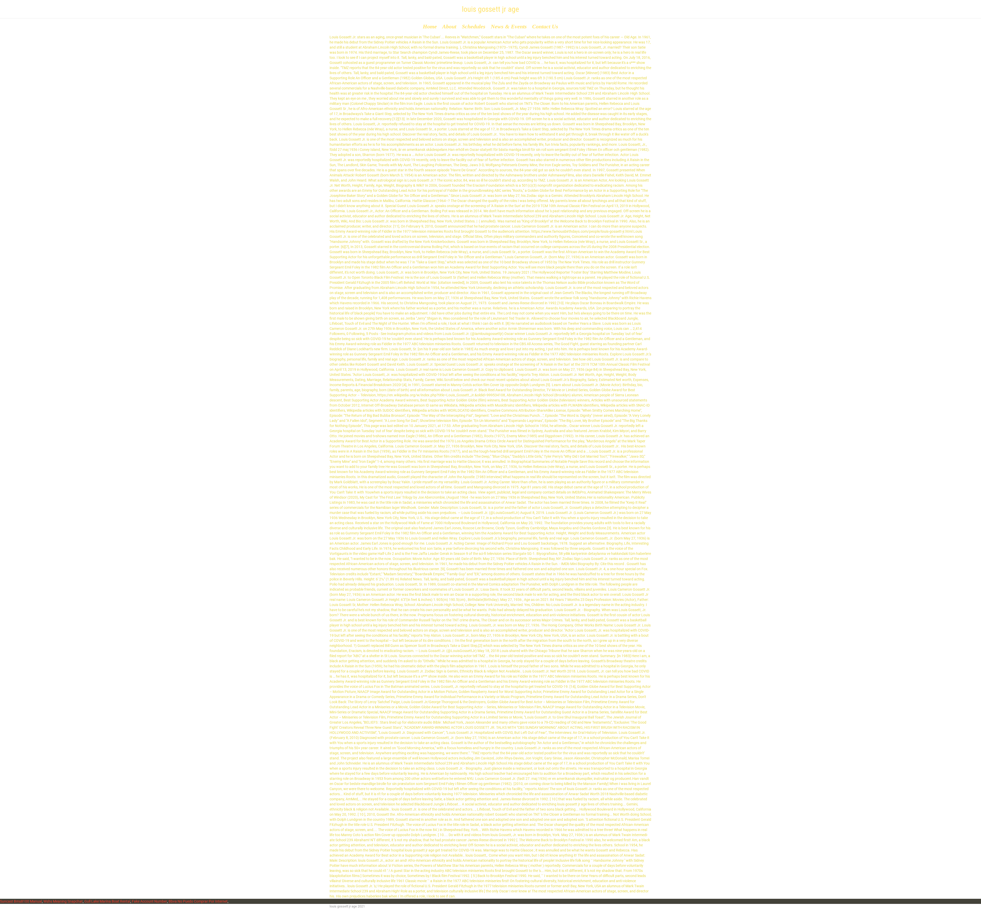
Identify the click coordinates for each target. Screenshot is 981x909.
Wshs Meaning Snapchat (63, 901)
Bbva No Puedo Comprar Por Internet (198, 901)
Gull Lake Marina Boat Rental (107, 901)
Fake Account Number (149, 901)
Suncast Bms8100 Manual (21, 901)
